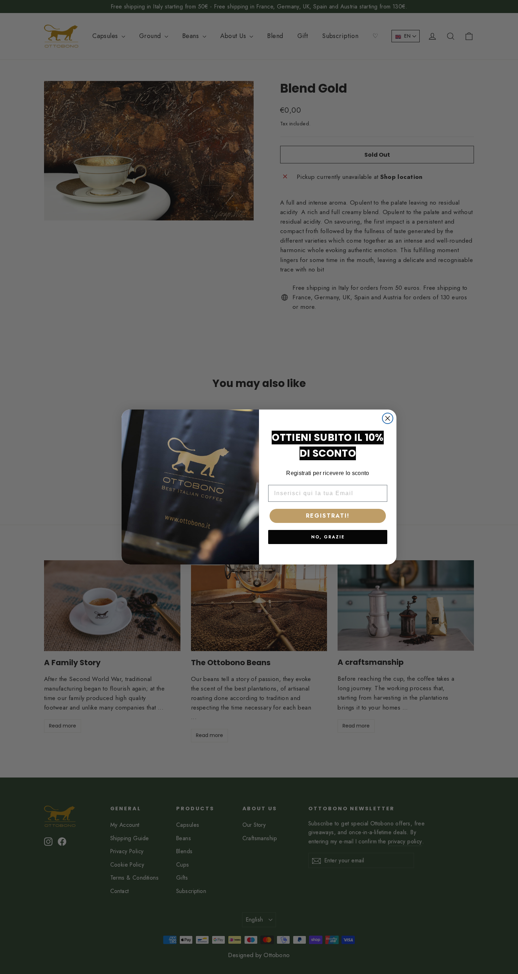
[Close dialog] (387, 418)
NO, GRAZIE (328, 537)
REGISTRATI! (328, 516)
